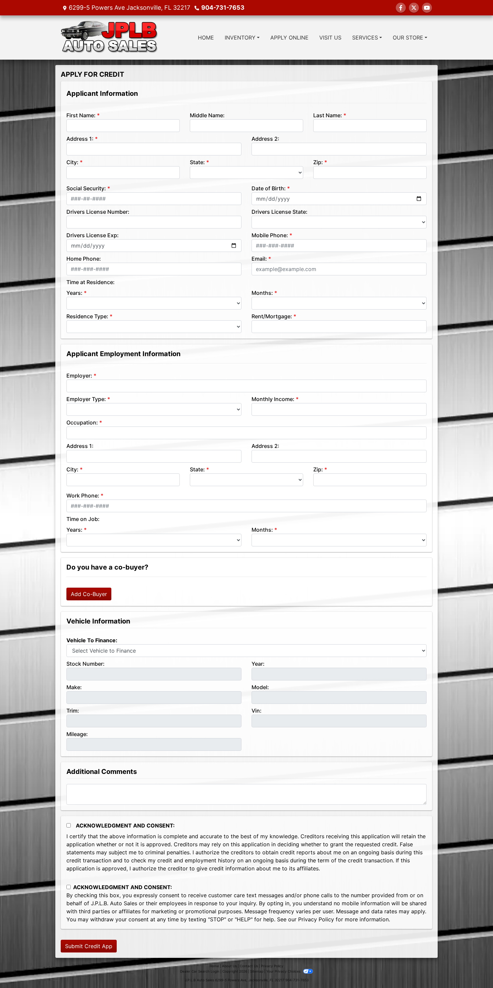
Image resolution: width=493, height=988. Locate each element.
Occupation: (82, 422)
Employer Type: (86, 399)
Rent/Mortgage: (272, 316)
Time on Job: (83, 519)
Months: (262, 292)
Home (214, 966)
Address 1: (80, 138)
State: (197, 162)
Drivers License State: (280, 211)
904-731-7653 (222, 7)
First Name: (81, 115)
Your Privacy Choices (284, 971)
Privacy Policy (316, 919)
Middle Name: (207, 115)
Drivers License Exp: (92, 235)
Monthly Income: (273, 399)
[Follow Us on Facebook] (401, 8)
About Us (229, 966)
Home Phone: (83, 258)
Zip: (318, 162)
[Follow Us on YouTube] (427, 8)
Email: (259, 258)
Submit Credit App (88, 946)
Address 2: (265, 138)
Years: (74, 292)
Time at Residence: (90, 282)
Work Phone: (82, 495)
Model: (260, 687)
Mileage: (77, 734)
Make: (74, 687)
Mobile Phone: (270, 235)
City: (72, 162)
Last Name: (327, 115)
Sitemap (256, 971)
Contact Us (249, 966)
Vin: (257, 710)
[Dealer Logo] (109, 37)
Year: (258, 663)
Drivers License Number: (97, 211)
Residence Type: (87, 316)
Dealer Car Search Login (199, 971)
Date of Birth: (269, 188)
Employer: (79, 375)
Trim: (72, 710)
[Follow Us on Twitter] (414, 8)
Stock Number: (85, 663)
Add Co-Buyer (89, 594)
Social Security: (86, 188)
